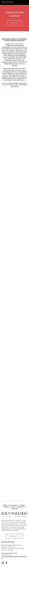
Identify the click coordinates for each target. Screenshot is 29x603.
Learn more (14, 22)
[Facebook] (6, 563)
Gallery (22, 505)
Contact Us (21, 507)
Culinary (6, 507)
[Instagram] (3, 563)
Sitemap (14, 508)
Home (5, 505)
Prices (13, 507)
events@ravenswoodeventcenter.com (14, 557)
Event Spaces (13, 505)
